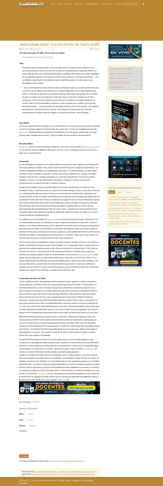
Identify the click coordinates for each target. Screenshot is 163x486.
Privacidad (88, 480)
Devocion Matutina (130, 4)
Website (22, 425)
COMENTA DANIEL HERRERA (120, 83)
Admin (23, 483)
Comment (23, 431)
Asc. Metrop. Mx (107, 4)
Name (22, 414)
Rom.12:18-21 (47, 57)
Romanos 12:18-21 (92, 146)
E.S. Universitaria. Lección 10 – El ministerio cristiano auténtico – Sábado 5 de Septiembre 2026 (124, 204)
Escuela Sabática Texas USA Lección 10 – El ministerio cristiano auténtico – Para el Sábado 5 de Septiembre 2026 (125, 216)
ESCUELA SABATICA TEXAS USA (121, 74)
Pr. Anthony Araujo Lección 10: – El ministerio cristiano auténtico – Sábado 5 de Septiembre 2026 (124, 198)
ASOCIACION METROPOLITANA (121, 69)
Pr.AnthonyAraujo (92, 4)
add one (36, 402)
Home (62, 480)
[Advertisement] (81, 24)
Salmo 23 (23, 132)
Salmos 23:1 (89, 348)
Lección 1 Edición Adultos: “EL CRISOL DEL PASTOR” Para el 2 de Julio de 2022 (65, 472)
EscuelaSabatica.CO (31, 3)
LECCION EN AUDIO (117, 87)
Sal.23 (38, 57)
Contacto (77, 480)
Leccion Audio (79, 4)
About (69, 480)
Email (22, 420)
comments (96, 49)
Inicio (53, 4)
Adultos (60, 4)
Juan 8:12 (42, 373)
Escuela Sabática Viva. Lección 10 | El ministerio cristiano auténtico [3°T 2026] (124, 222)
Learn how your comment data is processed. (67, 461)
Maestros (68, 4)
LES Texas (118, 4)
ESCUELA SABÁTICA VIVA (119, 78)
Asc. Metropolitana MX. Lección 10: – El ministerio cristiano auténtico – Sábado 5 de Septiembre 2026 (124, 209)
